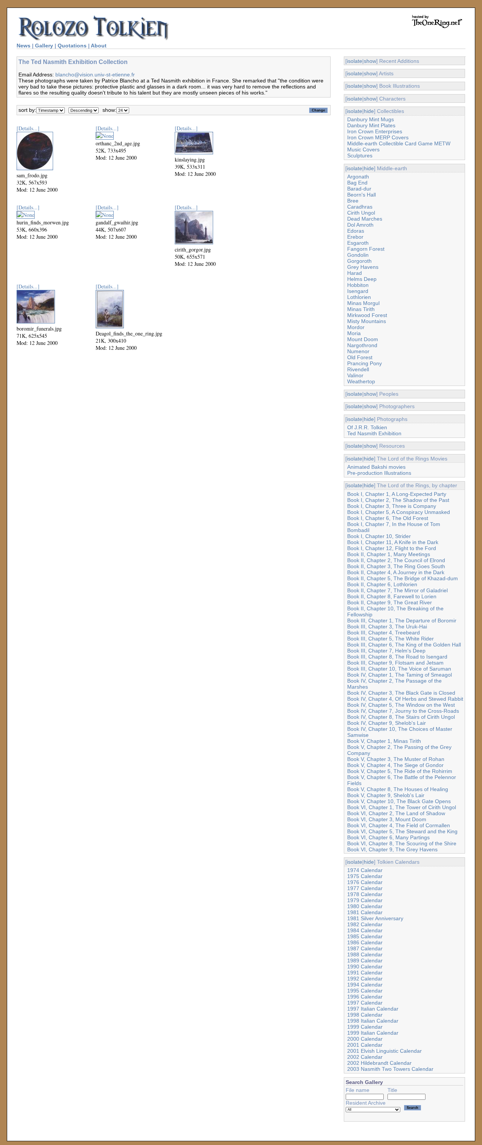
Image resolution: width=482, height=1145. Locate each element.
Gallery (44, 46)
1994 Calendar (365, 985)
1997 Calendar (365, 1003)
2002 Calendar (365, 1057)
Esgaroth (358, 243)
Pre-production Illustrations (379, 473)
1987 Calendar (365, 948)
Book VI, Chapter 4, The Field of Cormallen (398, 825)
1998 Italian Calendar (372, 1021)
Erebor (355, 237)
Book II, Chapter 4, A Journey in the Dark (395, 572)
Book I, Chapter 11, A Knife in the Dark (392, 542)
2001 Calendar (365, 1045)
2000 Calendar (365, 1039)
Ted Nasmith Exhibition (374, 433)
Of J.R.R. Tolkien (367, 427)
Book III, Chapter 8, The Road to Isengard (397, 657)
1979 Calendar (365, 900)
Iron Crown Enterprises (374, 131)
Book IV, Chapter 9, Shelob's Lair (386, 723)
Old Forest (359, 357)
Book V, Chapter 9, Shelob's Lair (385, 795)
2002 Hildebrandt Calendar (379, 1063)
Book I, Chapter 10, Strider (379, 536)
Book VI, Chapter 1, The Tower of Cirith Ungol (401, 807)
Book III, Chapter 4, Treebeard (383, 633)
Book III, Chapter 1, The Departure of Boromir (401, 620)
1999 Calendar (365, 1027)
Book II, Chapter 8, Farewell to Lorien (391, 596)
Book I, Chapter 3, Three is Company (391, 506)
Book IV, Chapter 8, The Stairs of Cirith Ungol (401, 717)
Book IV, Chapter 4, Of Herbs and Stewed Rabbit (405, 699)
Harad (354, 273)
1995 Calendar (365, 991)
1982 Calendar (365, 924)
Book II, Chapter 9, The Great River (389, 602)
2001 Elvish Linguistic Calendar (384, 1051)
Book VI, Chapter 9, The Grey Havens (392, 849)
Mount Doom (362, 339)
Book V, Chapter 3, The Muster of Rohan (395, 759)
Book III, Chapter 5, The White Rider (390, 639)
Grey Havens (362, 267)
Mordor (356, 327)
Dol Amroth (360, 225)
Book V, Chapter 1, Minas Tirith (384, 741)
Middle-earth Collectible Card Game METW (398, 143)
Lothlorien (359, 297)
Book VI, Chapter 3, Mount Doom (386, 819)
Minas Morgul (363, 303)
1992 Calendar (365, 979)
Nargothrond (362, 345)
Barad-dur (359, 189)
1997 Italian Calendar (372, 1009)
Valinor (355, 375)
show (370, 61)
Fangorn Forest (365, 249)
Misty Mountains (366, 321)
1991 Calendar (365, 973)
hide (369, 111)
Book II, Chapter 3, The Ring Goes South (396, 566)
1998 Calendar (365, 1015)
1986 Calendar (365, 942)
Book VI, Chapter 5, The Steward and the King (402, 831)
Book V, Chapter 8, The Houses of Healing (397, 789)
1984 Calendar (365, 930)
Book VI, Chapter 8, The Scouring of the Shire (401, 843)
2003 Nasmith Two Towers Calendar (390, 1069)
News (24, 46)
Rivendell (358, 369)
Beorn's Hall (361, 195)
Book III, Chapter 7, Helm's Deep (386, 651)
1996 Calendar (365, 997)
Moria (354, 333)
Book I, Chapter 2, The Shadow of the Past (398, 500)
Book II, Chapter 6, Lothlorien (382, 584)
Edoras (355, 231)
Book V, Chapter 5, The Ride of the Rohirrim (399, 771)
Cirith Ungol (361, 213)
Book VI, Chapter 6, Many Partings (388, 837)
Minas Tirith (361, 309)
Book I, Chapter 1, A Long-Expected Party (396, 494)
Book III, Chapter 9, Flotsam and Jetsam (395, 663)
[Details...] (28, 128)
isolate (354, 61)
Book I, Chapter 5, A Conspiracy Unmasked (398, 512)
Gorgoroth (359, 261)
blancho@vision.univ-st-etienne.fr (95, 75)
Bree (352, 201)
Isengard (357, 291)
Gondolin (358, 255)
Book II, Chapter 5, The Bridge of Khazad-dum (402, 578)
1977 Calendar (365, 888)
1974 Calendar (365, 870)
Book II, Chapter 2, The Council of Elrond (396, 560)
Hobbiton (358, 285)
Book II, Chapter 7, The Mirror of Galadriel (397, 590)
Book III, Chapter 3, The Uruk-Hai (387, 627)
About (99, 46)
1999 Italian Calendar (372, 1033)
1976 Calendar (365, 882)
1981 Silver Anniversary (375, 918)
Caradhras (359, 207)
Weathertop (361, 381)
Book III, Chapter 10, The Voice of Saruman (399, 669)
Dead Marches (364, 219)
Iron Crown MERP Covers (378, 137)
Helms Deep (362, 279)
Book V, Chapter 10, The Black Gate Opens (399, 801)
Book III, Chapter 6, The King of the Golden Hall (404, 645)
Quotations (72, 46)
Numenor (358, 351)
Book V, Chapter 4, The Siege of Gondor (395, 765)
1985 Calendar (365, 936)
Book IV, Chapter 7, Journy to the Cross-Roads (403, 711)
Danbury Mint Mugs (370, 119)
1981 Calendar (365, 912)
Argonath (358, 177)
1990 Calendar (365, 967)
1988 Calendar (365, 954)
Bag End (357, 183)
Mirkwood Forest (367, 315)
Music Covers (363, 149)
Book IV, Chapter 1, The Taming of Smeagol (399, 675)
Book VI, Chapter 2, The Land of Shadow (396, 813)
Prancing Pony (364, 363)
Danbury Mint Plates (371, 125)
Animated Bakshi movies (376, 467)
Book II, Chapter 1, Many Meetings (388, 554)
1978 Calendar (365, 894)
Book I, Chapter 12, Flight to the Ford (391, 548)
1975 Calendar (365, 876)
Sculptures (359, 155)
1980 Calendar (365, 906)
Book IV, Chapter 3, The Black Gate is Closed (401, 693)
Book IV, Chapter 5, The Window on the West (401, 705)
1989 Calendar (365, 960)
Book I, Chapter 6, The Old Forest (387, 518)
